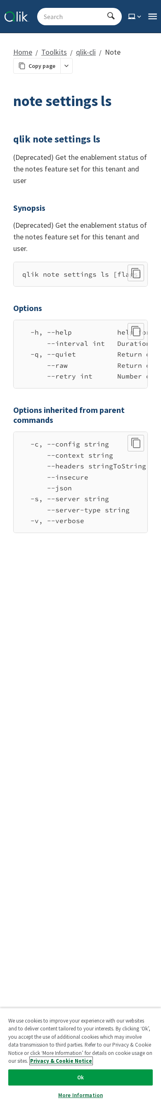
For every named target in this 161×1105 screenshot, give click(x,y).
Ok (80, 1077)
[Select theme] (135, 16)
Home (22, 52)
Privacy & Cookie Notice (61, 1060)
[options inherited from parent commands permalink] (8, 410)
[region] (80, 274)
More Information (80, 1095)
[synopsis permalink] (8, 208)
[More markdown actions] (66, 65)
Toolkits (54, 52)
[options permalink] (8, 308)
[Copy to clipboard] (136, 273)
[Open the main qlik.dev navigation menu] (152, 16)
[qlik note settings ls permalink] (8, 139)
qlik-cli (86, 52)
